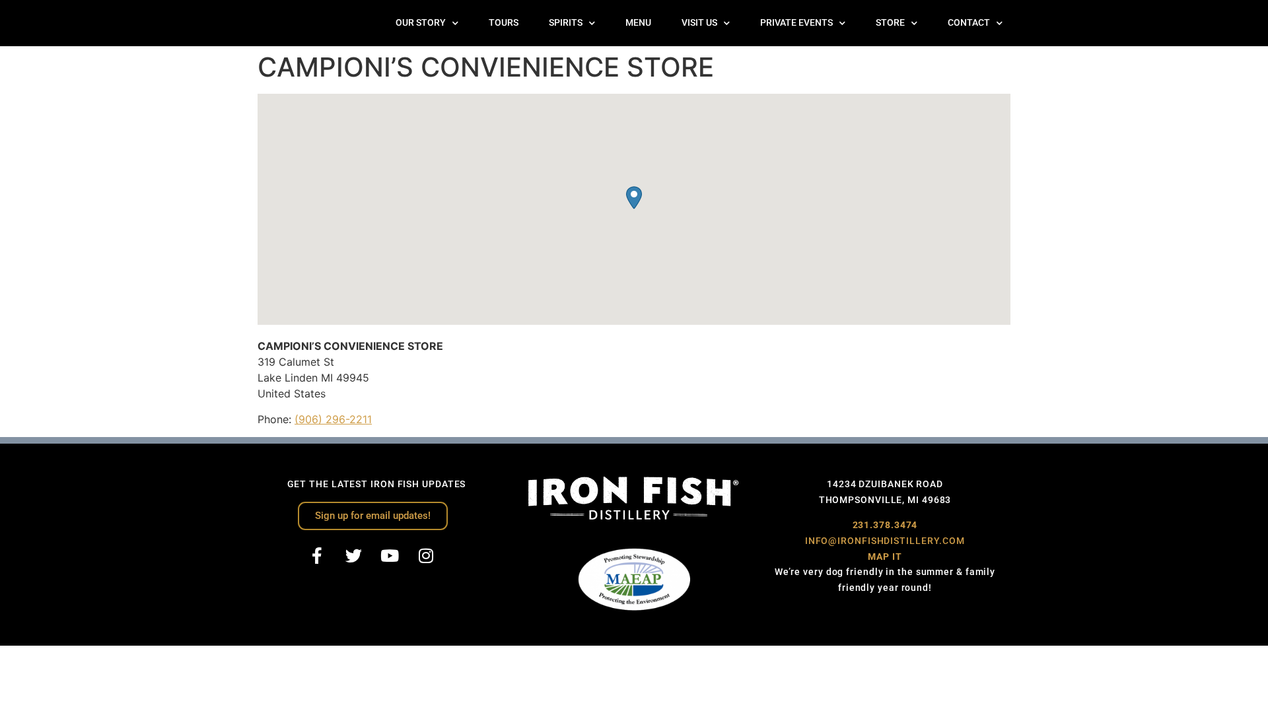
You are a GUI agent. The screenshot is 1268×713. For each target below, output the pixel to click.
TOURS (503, 22)
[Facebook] (317, 555)
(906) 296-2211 (333, 419)
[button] (634, 197)
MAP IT (884, 556)
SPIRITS (565, 22)
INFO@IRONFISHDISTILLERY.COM (885, 540)
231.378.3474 (885, 525)
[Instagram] (425, 555)
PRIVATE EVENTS (796, 22)
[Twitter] (353, 555)
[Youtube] (389, 555)
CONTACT (969, 22)
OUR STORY (421, 22)
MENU (638, 22)
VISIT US (699, 22)
